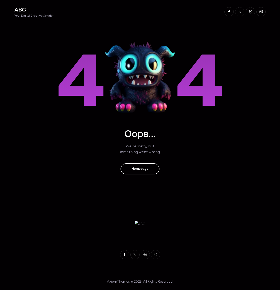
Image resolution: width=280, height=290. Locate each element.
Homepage (140, 169)
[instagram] (261, 11)
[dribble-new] (250, 11)
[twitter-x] (239, 11)
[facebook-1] (229, 11)
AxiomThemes (118, 281)
